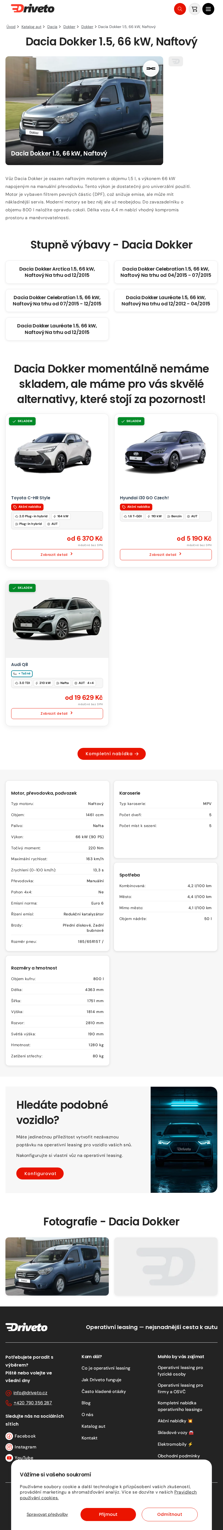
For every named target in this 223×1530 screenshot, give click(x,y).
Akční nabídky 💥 (175, 1421)
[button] (208, 9)
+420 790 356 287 (33, 1403)
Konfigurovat (40, 1173)
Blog (86, 1403)
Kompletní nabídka (109, 754)
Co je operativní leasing (106, 1368)
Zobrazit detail (54, 554)
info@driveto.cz (30, 1393)
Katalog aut (93, 1426)
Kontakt (89, 1438)
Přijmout (108, 1514)
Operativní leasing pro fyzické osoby (180, 1371)
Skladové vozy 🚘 (176, 1432)
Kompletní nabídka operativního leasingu (180, 1406)
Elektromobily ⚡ (175, 1444)
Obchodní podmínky (179, 1456)
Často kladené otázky (104, 1391)
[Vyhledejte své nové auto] (180, 9)
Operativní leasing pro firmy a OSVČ (180, 1388)
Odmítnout (169, 1514)
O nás (87, 1414)
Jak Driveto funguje (101, 1380)
